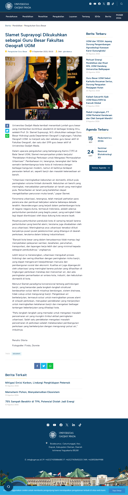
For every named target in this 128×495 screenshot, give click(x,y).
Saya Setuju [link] (116, 491)
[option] (43, 82)
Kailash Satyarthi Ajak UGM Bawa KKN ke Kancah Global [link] (97, 99)
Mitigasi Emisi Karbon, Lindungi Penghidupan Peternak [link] (38, 382)
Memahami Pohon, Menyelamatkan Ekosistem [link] (32, 392)
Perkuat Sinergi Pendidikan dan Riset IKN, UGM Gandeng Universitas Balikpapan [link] (98, 64)
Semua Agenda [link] (99, 168)
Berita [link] (8, 25)
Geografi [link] (16, 354)
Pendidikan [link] (17, 25)
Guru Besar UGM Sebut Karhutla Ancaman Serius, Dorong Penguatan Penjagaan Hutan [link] (99, 83)
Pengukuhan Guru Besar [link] (35, 25)
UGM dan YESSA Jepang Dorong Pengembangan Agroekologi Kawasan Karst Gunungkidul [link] (99, 46)
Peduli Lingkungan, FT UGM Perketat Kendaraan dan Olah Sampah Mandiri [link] (99, 115)
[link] (20, 6)
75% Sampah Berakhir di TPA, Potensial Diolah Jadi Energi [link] (39, 401)
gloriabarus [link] (67, 51)
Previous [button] (10, 82)
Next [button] (77, 82)
